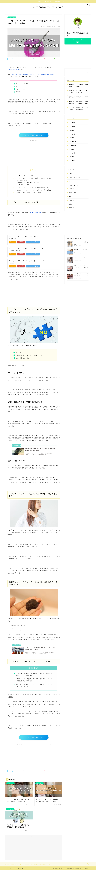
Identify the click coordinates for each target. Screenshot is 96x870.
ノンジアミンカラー (12, 17)
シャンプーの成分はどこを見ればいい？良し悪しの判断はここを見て (81, 275)
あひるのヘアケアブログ (48, 7)
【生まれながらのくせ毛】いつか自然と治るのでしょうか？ (78, 85)
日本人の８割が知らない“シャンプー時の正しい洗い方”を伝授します (81, 267)
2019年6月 (72, 160)
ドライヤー (72, 181)
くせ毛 (70, 173)
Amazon (12, 242)
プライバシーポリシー (10, 868)
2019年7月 (72, 157)
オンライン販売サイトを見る (34, 135)
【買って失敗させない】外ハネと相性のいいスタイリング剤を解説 (81, 258)
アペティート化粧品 (35, 213)
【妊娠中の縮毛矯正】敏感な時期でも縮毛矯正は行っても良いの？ (78, 97)
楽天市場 (21, 242)
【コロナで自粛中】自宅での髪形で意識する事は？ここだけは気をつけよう (78, 102)
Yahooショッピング (33, 242)
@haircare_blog (14, 70)
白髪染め (71, 204)
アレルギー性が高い (23, 180)
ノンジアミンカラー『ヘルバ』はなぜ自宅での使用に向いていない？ (34, 178)
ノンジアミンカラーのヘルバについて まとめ (28, 192)
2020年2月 (72, 134)
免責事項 (19, 868)
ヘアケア (71, 189)
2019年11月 (72, 141)
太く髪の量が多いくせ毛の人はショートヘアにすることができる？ (78, 91)
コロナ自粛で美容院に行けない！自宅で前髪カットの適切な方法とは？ (78, 108)
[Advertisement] (34, 152)
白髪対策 (71, 200)
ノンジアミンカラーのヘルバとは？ (25, 176)
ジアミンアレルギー (74, 177)
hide (36, 170)
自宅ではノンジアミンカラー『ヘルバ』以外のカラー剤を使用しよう (34, 190)
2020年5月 (72, 122)
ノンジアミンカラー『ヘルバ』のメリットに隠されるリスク (31, 187)
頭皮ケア (71, 208)
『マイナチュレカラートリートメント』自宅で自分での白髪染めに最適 (81, 243)
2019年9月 (72, 149)
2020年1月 (72, 138)
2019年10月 (72, 145)
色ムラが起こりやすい (23, 184)
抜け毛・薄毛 (72, 192)
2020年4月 (72, 126)
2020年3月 (72, 130)
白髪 (70, 196)
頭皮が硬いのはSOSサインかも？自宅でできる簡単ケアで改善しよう (81, 251)
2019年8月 (72, 153)
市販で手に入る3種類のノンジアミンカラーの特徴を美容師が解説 (33, 74)
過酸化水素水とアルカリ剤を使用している (28, 182)
